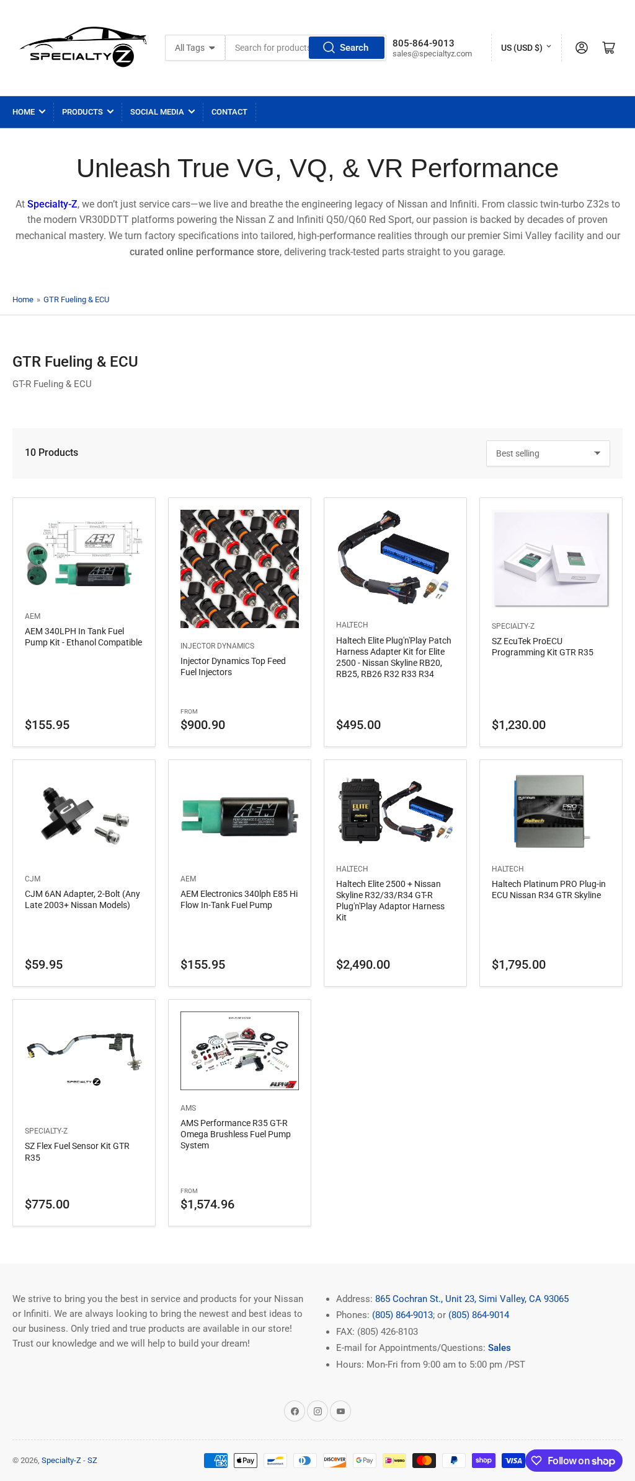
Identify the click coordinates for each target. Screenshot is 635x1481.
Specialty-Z (513, 626)
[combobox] (305, 48)
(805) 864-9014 (478, 1315)
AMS (188, 1108)
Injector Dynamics (217, 646)
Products (82, 111)
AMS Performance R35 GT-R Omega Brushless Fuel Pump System (235, 1134)
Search (354, 47)
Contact (229, 111)
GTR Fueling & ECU (76, 299)
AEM (32, 616)
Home (23, 111)
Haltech (352, 625)
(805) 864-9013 (402, 1315)
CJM (32, 879)
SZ (92, 1460)
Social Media (157, 111)
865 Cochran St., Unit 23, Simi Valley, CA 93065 (472, 1298)
